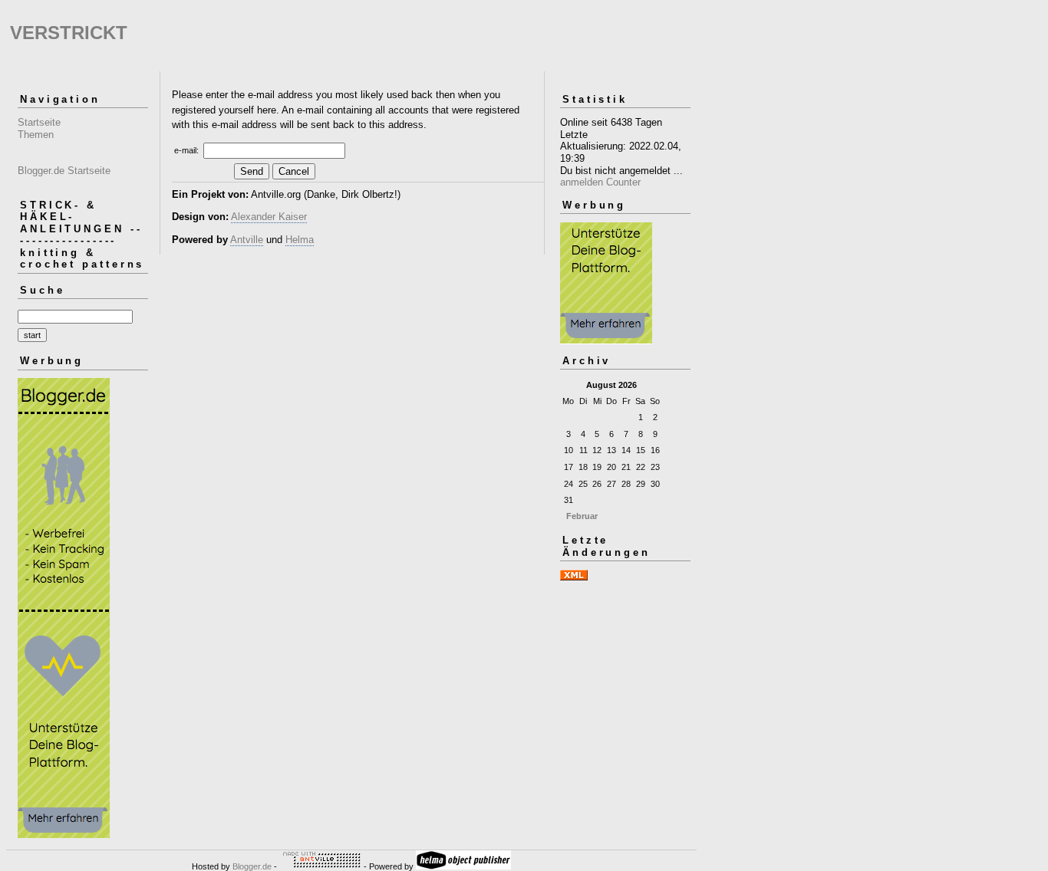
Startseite (39, 122)
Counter (623, 182)
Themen (36, 134)
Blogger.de (252, 866)
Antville (246, 239)
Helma (299, 239)
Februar (582, 516)
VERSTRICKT (68, 32)
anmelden (581, 182)
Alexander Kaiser (269, 216)
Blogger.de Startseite (64, 170)
